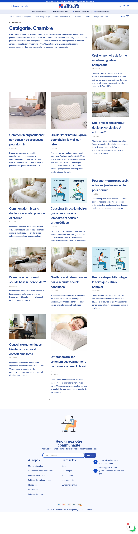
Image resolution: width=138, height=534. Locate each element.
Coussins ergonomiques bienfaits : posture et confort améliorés (25, 349)
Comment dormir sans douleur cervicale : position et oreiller (27, 213)
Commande (128, 5)
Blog (63, 466)
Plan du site (32, 485)
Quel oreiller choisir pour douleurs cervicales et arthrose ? (108, 127)
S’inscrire (90, 455)
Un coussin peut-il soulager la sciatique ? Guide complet (110, 282)
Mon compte (124, 5)
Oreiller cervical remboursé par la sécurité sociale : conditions (69, 282)
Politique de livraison (36, 475)
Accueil (11, 22)
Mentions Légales (35, 466)
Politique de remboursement (39, 480)
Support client (119, 5)
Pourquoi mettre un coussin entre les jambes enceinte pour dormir (110, 185)
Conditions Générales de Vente (41, 470)
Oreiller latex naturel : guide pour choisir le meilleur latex (69, 139)
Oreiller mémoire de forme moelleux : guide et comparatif (109, 60)
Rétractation (33, 489)
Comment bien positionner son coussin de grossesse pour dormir (27, 139)
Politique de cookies (36, 494)
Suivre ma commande (71, 485)
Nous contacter (68, 480)
